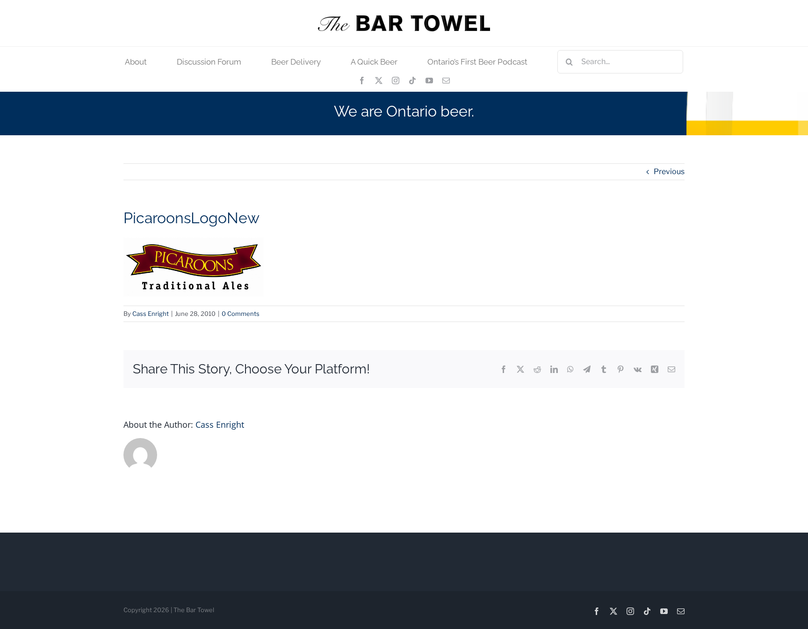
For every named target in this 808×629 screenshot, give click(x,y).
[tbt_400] (404, 18)
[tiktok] (412, 80)
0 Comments (241, 313)
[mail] (446, 80)
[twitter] (378, 80)
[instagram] (395, 80)
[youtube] (429, 80)
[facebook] (362, 80)
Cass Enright (150, 313)
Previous (669, 171)
